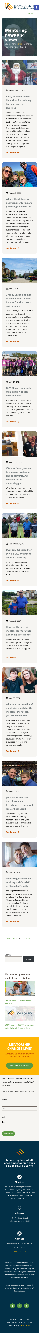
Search (8, 955)
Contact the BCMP (19, 1251)
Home (19, 44)
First (3, 1108)
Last (3, 1117)
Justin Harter (25, 1325)
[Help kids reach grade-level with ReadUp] (20, 989)
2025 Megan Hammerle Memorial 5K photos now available (18, 391)
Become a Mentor (19, 1066)
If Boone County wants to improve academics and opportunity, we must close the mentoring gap (18, 476)
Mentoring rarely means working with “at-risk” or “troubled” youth (19, 882)
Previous (10, 938)
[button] (36, 7)
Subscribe (8, 1134)
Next (29, 938)
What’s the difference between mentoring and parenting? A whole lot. (19, 202)
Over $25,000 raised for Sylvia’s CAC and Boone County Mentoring (19, 553)
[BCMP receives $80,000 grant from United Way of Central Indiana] (20, 1014)
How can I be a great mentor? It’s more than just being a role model (19, 631)
